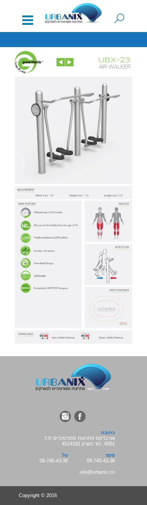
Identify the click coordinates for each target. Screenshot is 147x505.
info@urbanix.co (97, 472)
